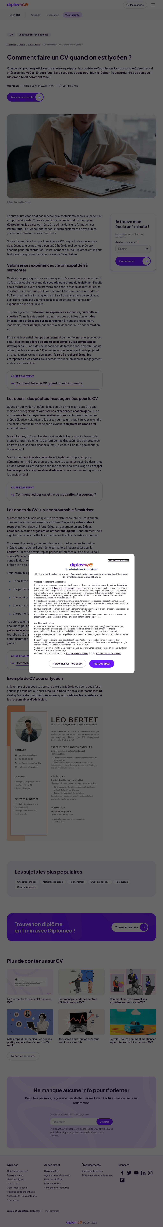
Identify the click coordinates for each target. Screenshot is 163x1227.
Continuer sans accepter (118, 560)
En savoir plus (82, 645)
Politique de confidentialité (77, 653)
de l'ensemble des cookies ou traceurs (68, 588)
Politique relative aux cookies (108, 653)
